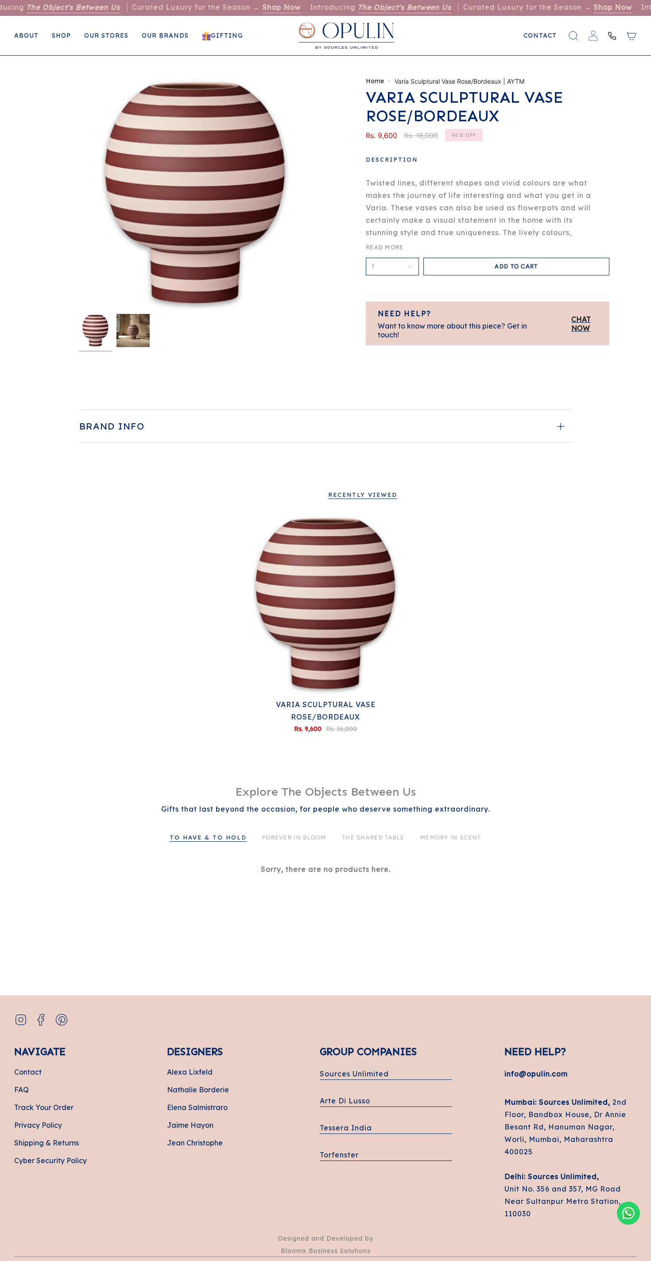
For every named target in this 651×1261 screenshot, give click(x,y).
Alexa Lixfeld (190, 1072)
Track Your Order (44, 1107)
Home (375, 81)
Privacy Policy (38, 1125)
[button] (61, 36)
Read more (385, 247)
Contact (28, 1072)
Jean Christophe (195, 1142)
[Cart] (631, 35)
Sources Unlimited (354, 1073)
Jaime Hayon (190, 1125)
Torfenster (339, 1154)
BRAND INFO (111, 426)
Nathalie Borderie (198, 1089)
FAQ (21, 1089)
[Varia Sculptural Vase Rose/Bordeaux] (325, 603)
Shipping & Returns (46, 1142)
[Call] (612, 36)
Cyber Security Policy (50, 1160)
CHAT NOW (581, 324)
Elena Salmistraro (197, 1107)
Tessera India (346, 1127)
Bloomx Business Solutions (326, 1251)
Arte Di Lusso (345, 1100)
